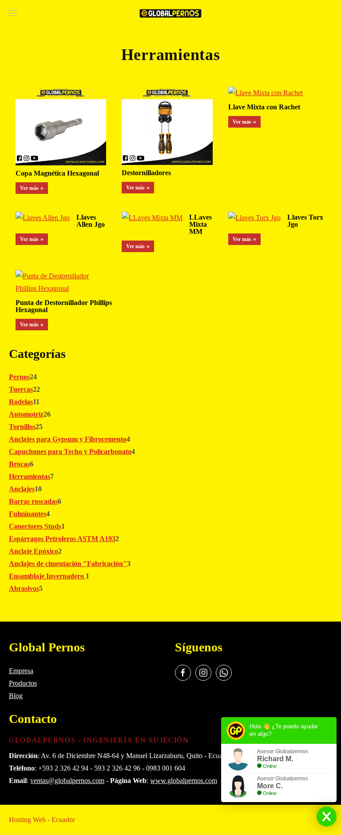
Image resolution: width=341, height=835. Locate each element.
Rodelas (21, 401)
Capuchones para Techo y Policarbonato (70, 451)
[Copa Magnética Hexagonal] (61, 127)
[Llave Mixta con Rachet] (265, 94)
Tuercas (21, 389)
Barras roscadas (33, 501)
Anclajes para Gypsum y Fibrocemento (68, 439)
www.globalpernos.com (183, 780)
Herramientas (29, 476)
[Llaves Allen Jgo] (43, 219)
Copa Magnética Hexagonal (57, 173)
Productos (23, 683)
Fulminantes (27, 514)
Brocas (19, 464)
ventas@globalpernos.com (67, 780)
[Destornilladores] (167, 127)
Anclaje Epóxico (33, 551)
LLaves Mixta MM (200, 224)
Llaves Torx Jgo (305, 220)
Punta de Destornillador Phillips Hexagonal (64, 306)
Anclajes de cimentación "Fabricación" (68, 563)
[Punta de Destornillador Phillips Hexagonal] (61, 283)
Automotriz (26, 414)
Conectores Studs (35, 526)
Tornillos (22, 426)
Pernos (19, 377)
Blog (16, 695)
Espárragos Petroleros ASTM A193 (62, 538)
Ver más (29, 188)
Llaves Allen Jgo (90, 220)
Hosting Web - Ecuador (42, 819)
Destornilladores (146, 173)
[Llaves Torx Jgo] (254, 219)
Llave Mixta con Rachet (264, 107)
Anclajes (22, 489)
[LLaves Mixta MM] (152, 219)
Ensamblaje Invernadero (47, 576)
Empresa (21, 670)
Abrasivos (24, 588)
